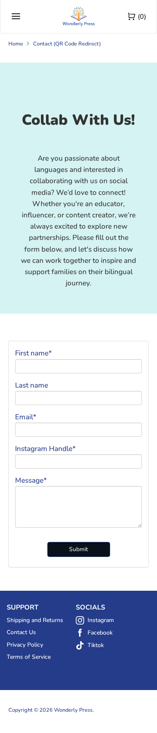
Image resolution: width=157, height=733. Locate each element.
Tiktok (96, 645)
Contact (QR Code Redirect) (67, 44)
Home (15, 44)
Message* (31, 480)
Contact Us (21, 632)
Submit (78, 549)
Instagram (101, 620)
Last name (31, 385)
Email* (25, 417)
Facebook (100, 633)
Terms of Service (29, 657)
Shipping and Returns (35, 620)
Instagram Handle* (45, 448)
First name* (33, 353)
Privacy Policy (25, 645)
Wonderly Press (73, 710)
